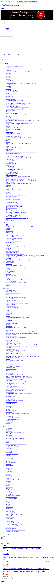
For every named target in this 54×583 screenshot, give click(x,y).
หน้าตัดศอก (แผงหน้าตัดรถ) (12, 531)
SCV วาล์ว (8, 67)
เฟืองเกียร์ (8, 258)
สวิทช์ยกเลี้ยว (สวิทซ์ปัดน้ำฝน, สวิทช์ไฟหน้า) (15, 530)
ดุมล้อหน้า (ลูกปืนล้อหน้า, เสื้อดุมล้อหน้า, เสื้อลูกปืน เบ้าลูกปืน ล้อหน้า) (20, 331)
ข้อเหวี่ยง (8, 84)
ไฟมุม (7, 501)
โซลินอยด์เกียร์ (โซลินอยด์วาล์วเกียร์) (13, 241)
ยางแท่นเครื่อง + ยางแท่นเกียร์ (12, 386)
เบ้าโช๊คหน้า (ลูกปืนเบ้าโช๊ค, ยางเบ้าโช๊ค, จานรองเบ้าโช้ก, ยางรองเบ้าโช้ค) (22, 344)
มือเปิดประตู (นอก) (10, 518)
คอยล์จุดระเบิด (9, 96)
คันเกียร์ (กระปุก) (9, 232)
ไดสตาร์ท (8, 117)
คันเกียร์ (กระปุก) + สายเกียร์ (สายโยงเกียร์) (15, 235)
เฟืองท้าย (8, 370)
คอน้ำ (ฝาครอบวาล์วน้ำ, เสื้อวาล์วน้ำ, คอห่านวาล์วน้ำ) (17, 91)
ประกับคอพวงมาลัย (10, 484)
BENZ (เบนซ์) (10, 555)
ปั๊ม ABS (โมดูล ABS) (10, 349)
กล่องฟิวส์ (8, 76)
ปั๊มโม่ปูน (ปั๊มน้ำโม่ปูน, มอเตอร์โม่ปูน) (13, 351)
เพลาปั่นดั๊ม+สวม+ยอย (10, 367)
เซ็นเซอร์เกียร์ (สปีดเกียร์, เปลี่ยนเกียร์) (14, 238)
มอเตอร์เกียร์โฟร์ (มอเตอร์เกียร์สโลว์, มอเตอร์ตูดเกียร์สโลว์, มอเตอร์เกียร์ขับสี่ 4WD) (23, 266)
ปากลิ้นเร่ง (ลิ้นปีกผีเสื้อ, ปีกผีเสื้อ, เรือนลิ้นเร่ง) (15, 156)
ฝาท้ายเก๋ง (8, 491)
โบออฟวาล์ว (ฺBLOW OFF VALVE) (13, 134)
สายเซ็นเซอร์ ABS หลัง (11, 403)
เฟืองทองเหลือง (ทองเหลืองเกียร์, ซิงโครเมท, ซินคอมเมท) (18, 259)
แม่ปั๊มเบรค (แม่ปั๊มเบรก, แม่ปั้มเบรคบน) (14, 379)
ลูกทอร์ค (8, 272)
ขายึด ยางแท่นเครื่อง (10, 306)
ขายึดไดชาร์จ (9, 87)
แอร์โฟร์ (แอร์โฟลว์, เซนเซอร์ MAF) (13, 220)
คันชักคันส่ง (8, 310)
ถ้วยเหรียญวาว (9, 122)
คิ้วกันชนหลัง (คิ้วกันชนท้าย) (12, 454)
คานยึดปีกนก (9, 314)
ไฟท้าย (8, 505)
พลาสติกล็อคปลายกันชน (11, 498)
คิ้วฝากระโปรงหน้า (10, 458)
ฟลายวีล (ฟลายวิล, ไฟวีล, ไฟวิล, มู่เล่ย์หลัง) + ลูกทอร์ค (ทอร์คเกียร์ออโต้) (20, 256)
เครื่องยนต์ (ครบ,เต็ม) (10, 99)
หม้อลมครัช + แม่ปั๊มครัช (11, 410)
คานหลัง (8, 316)
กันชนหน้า (8, 441)
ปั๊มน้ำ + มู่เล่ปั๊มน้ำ (10, 149)
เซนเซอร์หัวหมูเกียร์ (10, 239)
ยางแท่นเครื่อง (9, 384)
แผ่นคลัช (8, 249)
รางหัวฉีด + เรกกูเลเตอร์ (11, 190)
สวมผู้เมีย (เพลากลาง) (10, 399)
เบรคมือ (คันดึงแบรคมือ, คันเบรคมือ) (13, 343)
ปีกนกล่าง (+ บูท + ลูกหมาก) (12, 354)
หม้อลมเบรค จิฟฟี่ (9, 416)
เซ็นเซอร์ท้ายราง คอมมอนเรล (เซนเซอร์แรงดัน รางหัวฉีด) (18, 107)
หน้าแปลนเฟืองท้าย (10, 407)
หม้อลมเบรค (9, 412)
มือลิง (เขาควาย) (9, 373)
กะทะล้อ (8, 294)
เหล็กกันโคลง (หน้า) (10, 420)
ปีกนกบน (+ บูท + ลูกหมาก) (12, 353)
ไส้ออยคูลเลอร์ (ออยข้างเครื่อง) (12, 210)
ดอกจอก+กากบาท (9, 330)
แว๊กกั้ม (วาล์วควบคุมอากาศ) (12, 202)
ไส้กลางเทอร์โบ (9, 209)
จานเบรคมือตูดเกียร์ (10, 236)
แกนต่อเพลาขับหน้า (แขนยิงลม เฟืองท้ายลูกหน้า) (16, 297)
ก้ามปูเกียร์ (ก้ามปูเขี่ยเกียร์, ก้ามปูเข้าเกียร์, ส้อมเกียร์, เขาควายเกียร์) (20, 226)
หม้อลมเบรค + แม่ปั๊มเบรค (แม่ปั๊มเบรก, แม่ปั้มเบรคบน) (17, 413)
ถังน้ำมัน (8, 469)
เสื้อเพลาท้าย (9, 406)
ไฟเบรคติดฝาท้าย (9, 507)
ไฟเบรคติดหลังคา (9, 508)
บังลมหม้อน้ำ (8, 474)
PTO (7, 224)
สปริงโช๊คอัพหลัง (9, 397)
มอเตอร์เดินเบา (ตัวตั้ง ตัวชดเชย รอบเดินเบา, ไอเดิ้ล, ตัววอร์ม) (19, 183)
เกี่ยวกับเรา (5, 32)
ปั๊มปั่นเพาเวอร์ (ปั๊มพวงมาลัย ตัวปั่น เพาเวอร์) (15, 350)
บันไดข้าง (8, 475)
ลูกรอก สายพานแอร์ (10, 198)
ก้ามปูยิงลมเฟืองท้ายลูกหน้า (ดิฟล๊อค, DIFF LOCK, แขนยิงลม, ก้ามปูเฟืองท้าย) (21, 296)
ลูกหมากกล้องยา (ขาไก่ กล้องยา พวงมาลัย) (14, 390)
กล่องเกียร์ (8, 225)
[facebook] (3, 9)
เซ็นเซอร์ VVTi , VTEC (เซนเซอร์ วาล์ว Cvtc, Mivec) (17, 104)
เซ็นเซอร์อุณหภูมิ (9, 112)
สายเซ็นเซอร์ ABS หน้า (11, 402)
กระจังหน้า (9, 429)
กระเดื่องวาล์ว (9, 70)
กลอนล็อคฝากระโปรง (10, 439)
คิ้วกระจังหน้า (9, 451)
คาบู (7, 97)
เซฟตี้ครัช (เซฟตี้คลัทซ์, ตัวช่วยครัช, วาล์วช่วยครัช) (16, 327)
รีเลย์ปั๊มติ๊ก (8, 192)
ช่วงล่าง (7, 28)
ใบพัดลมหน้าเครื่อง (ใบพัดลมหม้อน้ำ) (14, 136)
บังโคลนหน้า (8, 472)
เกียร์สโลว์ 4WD (9, 231)
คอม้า (7, 308)
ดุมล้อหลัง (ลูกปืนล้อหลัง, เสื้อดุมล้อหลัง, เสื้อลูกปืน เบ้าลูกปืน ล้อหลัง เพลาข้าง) (22, 333)
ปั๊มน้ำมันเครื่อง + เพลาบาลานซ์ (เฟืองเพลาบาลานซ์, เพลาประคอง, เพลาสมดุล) (22, 152)
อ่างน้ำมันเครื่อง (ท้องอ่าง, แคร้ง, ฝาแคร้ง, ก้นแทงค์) (17, 218)
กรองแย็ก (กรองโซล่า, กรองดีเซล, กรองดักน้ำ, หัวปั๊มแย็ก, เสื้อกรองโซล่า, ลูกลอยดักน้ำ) (24, 69)
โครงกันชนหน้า (9, 459)
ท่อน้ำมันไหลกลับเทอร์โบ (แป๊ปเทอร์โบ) (14, 127)
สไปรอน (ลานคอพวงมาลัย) (12, 525)
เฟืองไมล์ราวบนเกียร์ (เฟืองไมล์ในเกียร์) (14, 265)
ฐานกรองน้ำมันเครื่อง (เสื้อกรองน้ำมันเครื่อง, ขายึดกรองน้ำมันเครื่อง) (20, 114)
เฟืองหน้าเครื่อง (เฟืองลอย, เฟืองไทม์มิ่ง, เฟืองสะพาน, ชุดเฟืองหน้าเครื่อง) (21, 180)
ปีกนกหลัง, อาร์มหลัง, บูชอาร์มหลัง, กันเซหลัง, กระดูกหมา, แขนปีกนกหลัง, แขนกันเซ (23, 356)
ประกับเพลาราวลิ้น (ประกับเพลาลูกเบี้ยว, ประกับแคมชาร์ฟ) (18, 137)
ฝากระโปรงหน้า (9, 489)
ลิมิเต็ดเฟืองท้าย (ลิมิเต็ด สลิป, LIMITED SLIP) (15, 389)
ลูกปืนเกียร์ (8, 274)
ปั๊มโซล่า (8, 142)
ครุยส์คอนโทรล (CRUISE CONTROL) (13, 90)
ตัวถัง (7, 29)
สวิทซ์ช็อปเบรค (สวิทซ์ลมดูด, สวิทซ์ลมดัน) (14, 400)
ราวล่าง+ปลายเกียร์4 (10, 271)
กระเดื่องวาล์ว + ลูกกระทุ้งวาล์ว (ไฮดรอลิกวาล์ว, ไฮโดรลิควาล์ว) (19, 71)
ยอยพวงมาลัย (9, 380)
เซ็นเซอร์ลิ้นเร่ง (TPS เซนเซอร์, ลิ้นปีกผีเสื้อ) (15, 109)
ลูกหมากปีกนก (9, 394)
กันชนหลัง (8, 442)
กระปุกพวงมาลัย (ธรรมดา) (12, 291)
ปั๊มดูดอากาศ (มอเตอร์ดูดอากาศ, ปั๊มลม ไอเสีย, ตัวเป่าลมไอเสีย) (19, 143)
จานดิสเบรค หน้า (9, 320)
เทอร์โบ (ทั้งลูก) (9, 132)
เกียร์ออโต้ (8, 229)
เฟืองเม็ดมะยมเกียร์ (10, 261)
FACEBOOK (33, 1)
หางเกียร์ (8, 285)
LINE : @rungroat (23, 1)
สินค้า (4, 23)
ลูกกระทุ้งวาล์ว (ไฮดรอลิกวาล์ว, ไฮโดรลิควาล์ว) (16, 195)
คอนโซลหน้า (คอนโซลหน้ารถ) (12, 445)
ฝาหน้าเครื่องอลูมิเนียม (11, 167)
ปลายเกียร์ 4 (8, 248)
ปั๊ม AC (7, 140)
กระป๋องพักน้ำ (9, 434)
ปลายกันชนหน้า (9, 487)
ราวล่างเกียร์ (8, 269)
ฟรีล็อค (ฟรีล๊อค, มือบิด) (11, 369)
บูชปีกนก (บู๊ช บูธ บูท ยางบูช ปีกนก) (13, 341)
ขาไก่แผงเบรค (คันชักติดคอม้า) (12, 298)
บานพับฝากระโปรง (10, 477)
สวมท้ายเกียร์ (9, 278)
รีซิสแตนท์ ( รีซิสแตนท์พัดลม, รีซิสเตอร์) (14, 524)
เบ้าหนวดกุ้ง (8, 347)
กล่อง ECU (8, 73)
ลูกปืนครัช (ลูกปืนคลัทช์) (11, 275)
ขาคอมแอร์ (8, 86)
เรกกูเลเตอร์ (8, 193)
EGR (7, 64)
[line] (1, 9)
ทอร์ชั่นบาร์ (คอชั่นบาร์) (11, 340)
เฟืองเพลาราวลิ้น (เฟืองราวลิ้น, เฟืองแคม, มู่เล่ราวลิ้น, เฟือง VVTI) (19, 179)
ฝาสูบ (7, 165)
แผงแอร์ (8, 488)
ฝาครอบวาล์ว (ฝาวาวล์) (11, 163)
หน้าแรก (5, 21)
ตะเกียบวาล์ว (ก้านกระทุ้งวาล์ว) (12, 119)
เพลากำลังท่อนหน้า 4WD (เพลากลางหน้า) (14, 360)
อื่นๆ (7, 31)
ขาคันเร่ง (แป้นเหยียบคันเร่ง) (12, 301)
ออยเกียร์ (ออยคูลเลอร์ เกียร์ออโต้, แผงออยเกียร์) (16, 287)
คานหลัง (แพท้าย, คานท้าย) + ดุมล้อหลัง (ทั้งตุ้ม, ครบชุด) (17, 317)
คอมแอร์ (8, 93)
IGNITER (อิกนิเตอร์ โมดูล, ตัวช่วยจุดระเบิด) (15, 66)
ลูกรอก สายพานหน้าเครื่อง (11, 196)
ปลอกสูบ (8, 139)
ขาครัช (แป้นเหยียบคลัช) (11, 300)
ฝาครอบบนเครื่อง (9, 162)
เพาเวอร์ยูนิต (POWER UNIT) (12, 173)
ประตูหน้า (8, 485)
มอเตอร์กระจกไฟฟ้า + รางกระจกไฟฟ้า (14, 514)
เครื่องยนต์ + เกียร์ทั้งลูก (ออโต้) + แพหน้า (14, 100)
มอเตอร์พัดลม (9, 515)
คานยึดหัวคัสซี (9, 313)
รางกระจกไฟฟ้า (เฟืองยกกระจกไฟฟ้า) (14, 522)
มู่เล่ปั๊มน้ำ (8, 186)
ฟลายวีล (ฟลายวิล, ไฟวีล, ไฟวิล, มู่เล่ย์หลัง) (15, 254)
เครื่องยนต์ (8, 24)
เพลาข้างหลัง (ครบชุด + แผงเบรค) (13, 366)
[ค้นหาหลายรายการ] (16, 578)
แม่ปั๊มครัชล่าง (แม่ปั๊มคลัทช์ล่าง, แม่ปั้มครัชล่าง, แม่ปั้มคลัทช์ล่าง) (19, 377)
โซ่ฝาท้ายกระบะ (9, 468)
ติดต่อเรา (5, 34)
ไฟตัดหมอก (8, 504)
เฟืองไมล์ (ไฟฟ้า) (10, 262)
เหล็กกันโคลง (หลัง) (10, 422)
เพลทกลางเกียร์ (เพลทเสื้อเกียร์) (12, 252)
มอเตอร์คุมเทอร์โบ (10, 182)
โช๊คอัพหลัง (9, 326)
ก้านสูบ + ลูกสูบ (9, 80)
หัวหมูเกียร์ (8, 284)
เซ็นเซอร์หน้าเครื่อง (10, 110)
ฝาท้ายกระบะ (9, 492)
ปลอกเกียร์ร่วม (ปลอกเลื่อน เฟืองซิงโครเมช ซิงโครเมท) (17, 246)
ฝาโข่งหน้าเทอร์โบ (10, 160)
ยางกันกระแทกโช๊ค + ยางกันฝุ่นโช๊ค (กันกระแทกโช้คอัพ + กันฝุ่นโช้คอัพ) (21, 382)
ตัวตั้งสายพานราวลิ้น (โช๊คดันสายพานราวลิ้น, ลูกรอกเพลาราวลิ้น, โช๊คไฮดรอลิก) (22, 120)
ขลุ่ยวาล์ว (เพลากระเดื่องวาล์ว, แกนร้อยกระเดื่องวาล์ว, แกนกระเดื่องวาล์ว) (21, 83)
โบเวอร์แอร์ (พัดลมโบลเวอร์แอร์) (13, 479)
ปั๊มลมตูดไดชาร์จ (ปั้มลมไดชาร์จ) (13, 153)
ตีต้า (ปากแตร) (9, 244)
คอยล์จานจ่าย (9, 94)
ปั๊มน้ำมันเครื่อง (9, 150)
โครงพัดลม (8, 461)
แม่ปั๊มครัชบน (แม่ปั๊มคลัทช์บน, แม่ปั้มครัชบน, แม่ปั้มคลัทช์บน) (18, 376)
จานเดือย (8, 321)
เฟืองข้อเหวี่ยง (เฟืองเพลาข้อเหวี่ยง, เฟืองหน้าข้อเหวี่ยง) (17, 177)
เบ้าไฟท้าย (8, 478)
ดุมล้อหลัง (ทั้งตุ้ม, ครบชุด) (11, 336)
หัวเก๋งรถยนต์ (9, 534)
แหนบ (7, 425)
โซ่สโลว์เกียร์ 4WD (10, 242)
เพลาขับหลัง (8, 363)
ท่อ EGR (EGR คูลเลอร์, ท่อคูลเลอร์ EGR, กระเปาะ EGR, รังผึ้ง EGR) (19, 123)
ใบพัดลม (8, 482)
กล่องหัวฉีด (8, 77)
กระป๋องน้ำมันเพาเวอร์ (10, 290)
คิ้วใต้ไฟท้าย (8, 456)
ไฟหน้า (8, 499)
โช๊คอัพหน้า (9, 324)
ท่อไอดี (7, 130)
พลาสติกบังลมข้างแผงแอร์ (11, 497)
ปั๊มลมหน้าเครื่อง (9, 155)
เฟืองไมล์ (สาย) (9, 264)
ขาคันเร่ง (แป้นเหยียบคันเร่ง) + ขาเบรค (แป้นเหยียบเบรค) (18, 303)
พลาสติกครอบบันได (10, 494)
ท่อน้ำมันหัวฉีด (9, 126)
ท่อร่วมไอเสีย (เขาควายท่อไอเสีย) (13, 129)
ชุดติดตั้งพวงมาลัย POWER (12, 323)
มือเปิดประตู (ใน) (10, 517)
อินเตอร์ (8, 219)
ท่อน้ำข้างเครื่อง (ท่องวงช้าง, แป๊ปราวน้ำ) (14, 124)
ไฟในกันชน (8, 502)
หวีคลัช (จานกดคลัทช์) (11, 281)
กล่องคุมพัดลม (9, 436)
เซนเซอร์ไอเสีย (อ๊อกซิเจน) (12, 113)
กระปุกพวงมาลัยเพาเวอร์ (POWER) (13, 293)
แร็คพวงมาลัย (9, 387)
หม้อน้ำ (8, 532)
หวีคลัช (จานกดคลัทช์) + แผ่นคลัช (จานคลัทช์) (16, 282)
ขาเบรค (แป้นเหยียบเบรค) (11, 304)
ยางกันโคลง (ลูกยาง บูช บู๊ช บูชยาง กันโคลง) (15, 383)
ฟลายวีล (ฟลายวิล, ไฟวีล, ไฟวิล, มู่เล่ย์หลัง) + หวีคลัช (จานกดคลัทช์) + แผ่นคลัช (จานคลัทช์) (25, 255)
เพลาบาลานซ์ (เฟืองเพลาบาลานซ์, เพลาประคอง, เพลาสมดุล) (18, 170)
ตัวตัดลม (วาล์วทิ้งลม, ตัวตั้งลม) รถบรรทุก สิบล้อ (16, 337)
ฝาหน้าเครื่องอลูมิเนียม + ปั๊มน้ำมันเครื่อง (14, 169)
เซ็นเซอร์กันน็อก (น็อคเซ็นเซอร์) (13, 106)
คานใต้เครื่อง (9, 311)
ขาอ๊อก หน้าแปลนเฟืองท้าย (12, 307)
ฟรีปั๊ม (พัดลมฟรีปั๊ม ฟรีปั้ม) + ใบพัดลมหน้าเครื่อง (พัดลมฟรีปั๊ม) (18, 176)
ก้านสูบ (8, 79)
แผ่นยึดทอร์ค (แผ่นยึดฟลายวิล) (12, 251)
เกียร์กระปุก (8, 228)
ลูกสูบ (7, 200)
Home (2, 54)
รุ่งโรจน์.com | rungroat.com (10, 5)
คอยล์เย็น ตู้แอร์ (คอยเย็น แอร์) (12, 446)
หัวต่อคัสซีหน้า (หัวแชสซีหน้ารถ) (12, 419)
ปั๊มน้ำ (7, 146)
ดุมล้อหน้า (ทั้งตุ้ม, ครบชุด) (11, 334)
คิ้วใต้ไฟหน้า (8, 455)
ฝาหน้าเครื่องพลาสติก (10, 166)
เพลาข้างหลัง (9, 364)
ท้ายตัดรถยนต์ (9, 471)
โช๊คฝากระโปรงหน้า (10, 465)
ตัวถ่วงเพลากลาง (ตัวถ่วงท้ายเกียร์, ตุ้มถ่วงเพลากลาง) (17, 339)
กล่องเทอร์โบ (8, 74)
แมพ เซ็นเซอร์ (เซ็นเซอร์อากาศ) (13, 189)
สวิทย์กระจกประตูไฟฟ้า (11, 528)
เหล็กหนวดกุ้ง (9, 423)
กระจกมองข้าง (9, 428)
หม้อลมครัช (8, 409)
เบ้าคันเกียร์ (8, 245)
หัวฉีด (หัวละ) (9, 213)
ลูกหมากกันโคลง (10, 392)
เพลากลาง (8, 359)
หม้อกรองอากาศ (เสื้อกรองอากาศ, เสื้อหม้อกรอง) (16, 212)
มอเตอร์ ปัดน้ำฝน (10, 511)
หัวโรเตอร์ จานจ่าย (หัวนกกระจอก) (13, 215)
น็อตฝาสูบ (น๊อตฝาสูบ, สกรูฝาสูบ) (13, 133)
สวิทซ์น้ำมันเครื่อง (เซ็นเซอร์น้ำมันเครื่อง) (14, 205)
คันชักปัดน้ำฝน (9, 448)
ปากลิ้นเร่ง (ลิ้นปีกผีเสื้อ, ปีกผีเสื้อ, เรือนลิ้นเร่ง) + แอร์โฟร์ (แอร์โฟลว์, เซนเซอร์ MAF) (23, 157)
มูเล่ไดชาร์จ (8, 185)
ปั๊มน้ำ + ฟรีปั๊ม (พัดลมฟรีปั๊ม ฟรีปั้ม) (13, 147)
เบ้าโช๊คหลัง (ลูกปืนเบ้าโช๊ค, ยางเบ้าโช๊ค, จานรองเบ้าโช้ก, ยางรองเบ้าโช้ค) (21, 346)
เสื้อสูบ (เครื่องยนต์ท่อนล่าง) (11, 208)
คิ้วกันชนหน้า (9, 452)
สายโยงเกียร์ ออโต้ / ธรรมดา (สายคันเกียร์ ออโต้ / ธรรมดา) (18, 279)
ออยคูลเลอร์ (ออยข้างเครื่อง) (12, 216)
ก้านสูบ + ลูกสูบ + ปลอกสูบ (11, 81)
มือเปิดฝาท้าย (9, 520)
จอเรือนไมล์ (8, 464)
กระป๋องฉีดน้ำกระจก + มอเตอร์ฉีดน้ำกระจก (15, 432)
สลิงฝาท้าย (8, 527)
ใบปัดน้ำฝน (8, 481)
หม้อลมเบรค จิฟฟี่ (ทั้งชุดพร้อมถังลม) (13, 417)
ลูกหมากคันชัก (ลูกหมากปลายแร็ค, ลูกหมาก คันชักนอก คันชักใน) (19, 393)
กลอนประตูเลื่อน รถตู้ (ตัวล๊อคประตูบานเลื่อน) (15, 438)
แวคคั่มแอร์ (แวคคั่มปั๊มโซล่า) (12, 203)
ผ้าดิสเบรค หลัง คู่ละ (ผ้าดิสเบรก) (13, 357)
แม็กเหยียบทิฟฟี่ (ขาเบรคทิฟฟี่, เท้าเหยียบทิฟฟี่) (15, 374)
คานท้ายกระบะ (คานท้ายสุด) (12, 449)
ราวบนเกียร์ (8, 268)
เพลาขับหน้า (9, 361)
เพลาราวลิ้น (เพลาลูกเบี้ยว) (12, 172)
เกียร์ (7, 26)
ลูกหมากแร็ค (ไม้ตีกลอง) (11, 396)
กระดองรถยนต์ (9, 431)
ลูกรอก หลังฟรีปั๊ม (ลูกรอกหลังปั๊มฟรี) (13, 199)
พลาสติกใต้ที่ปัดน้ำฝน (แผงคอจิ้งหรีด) (13, 495)
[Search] (2, 538)
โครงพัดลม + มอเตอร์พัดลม (12, 462)
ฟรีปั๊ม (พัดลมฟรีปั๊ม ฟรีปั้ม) (11, 175)
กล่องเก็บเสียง (9, 435)
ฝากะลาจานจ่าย (9, 159)
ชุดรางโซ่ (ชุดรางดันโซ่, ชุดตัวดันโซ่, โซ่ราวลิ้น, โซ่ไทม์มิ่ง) (18, 103)
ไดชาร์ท (8, 116)
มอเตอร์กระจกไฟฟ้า (10, 512)
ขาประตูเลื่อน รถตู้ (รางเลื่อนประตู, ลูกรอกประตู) (16, 444)
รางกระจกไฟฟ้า (9, 521)
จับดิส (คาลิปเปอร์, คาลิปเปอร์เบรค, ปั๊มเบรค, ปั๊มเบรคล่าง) (18, 318)
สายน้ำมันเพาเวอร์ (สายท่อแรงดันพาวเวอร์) (15, 404)
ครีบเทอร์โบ (8, 89)
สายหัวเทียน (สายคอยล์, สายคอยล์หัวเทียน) (15, 206)
